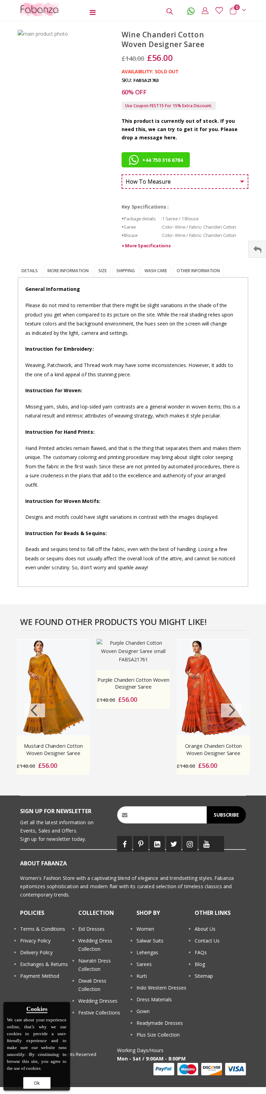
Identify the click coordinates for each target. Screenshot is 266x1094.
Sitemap (204, 976)
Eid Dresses (91, 929)
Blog (200, 964)
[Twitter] (173, 844)
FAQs (201, 952)
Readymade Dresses (159, 1023)
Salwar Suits (149, 940)
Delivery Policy (36, 952)
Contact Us (207, 940)
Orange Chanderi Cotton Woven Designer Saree (213, 749)
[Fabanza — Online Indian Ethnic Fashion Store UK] (40, 9)
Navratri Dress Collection (94, 964)
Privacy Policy (35, 940)
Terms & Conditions (42, 929)
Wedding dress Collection (95, 944)
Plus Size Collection (158, 1034)
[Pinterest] (140, 844)
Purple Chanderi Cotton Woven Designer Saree (133, 683)
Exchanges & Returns (44, 964)
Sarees (144, 964)
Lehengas (147, 952)
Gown (143, 1011)
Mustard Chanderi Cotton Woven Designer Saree (53, 749)
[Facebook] (124, 844)
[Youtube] (206, 844)
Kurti (141, 976)
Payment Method (39, 976)
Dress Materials (154, 999)
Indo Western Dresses (161, 987)
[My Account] (205, 10)
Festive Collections (99, 1012)
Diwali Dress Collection (92, 984)
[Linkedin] (157, 844)
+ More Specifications (146, 245)
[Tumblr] (219, 844)
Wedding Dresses (97, 1001)
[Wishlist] (219, 10)
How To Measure (148, 181)
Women (145, 929)
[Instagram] (190, 844)
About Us (205, 929)
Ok (37, 1083)
